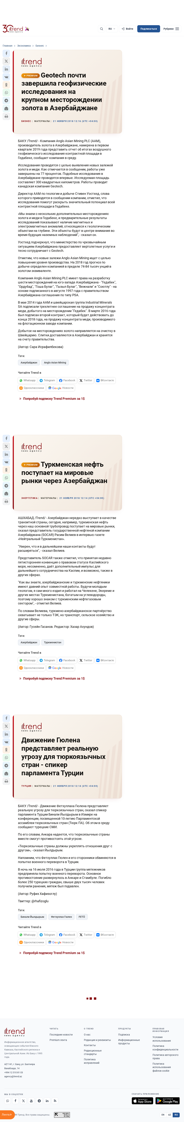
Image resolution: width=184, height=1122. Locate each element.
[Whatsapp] (7, 1101)
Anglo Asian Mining (55, 362)
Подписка (124, 1034)
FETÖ (82, 916)
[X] (23, 1101)
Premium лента (58, 1040)
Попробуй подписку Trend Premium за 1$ (53, 398)
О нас (87, 1034)
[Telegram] (39, 1101)
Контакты (90, 1045)
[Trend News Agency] (14, 1032)
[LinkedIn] (47, 1101)
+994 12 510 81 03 (13, 1072)
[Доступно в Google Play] (167, 1100)
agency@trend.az (13, 1076)
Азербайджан (29, 362)
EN (163, 1115)
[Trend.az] (16, 29)
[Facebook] (15, 1101)
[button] (6, 53)
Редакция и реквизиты (97, 1040)
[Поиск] (101, 28)
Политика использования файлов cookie (162, 1067)
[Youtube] (31, 1101)
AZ (169, 1115)
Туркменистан (52, 642)
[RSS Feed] (55, 1101)
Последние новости (61, 1034)
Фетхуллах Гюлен (61, 916)
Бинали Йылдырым (32, 916)
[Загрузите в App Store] (142, 1100)
